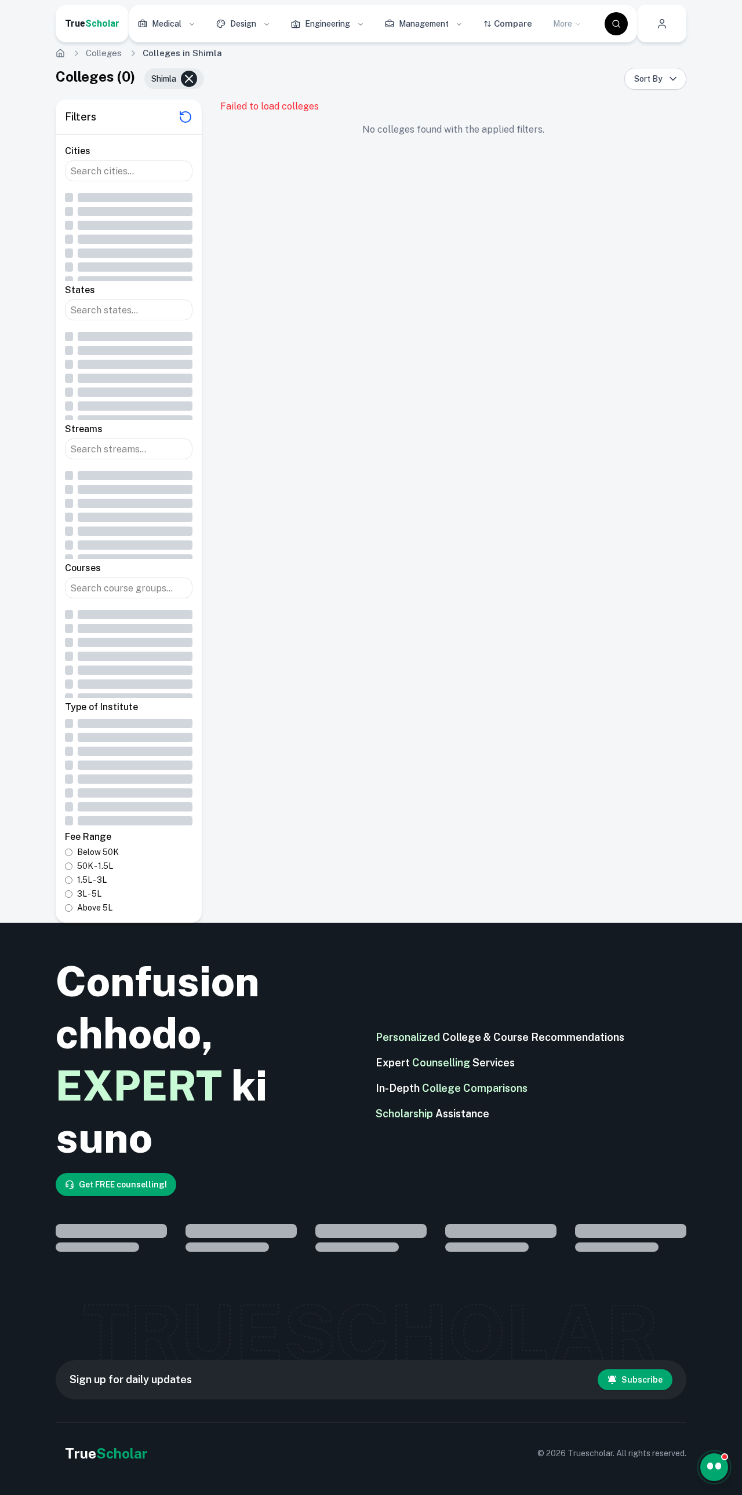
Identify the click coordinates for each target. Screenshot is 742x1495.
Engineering (327, 23)
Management (424, 23)
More (562, 23)
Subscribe (642, 1379)
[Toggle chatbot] (714, 1467)
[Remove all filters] (185, 117)
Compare (513, 23)
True (92, 23)
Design (243, 23)
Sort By (648, 78)
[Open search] (616, 23)
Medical (166, 23)
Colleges (104, 53)
